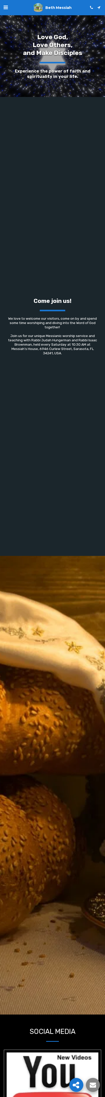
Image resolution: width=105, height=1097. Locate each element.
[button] (5, 7)
